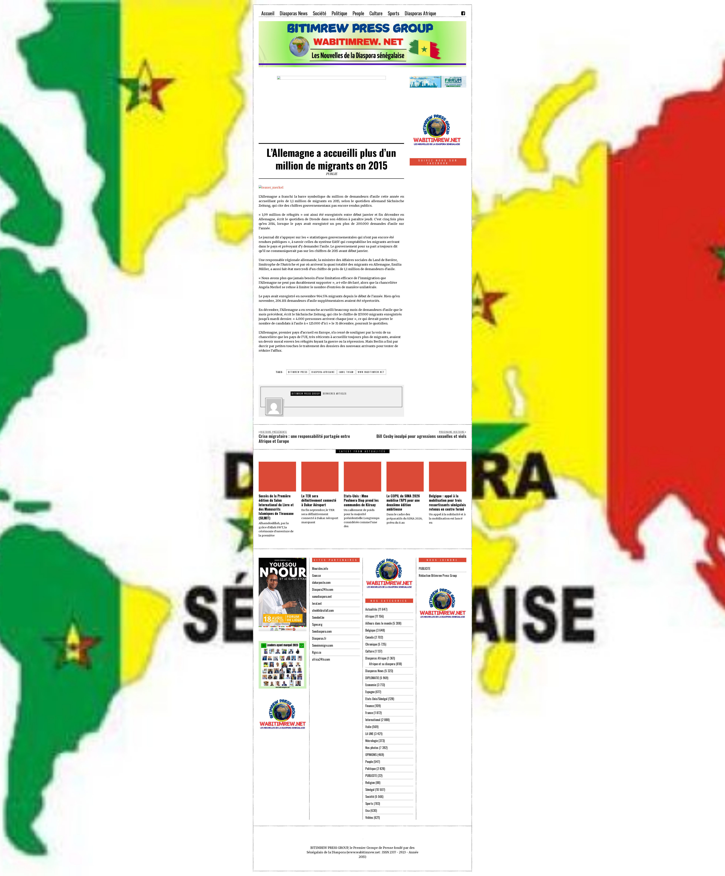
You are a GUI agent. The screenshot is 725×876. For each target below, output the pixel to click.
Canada (369, 637)
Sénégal (369, 789)
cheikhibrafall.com (323, 610)
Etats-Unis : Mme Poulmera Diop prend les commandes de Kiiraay (361, 500)
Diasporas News (374, 671)
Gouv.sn (316, 575)
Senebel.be (318, 617)
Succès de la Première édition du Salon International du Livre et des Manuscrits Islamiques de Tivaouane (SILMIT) (276, 506)
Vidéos (369, 817)
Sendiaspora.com (322, 631)
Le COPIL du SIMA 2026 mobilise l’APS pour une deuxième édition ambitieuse (403, 502)
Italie (368, 726)
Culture (369, 651)
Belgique (370, 630)
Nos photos (371, 747)
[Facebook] (463, 13)
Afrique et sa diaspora (382, 664)
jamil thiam (346, 372)
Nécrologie (371, 740)
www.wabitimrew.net (371, 372)
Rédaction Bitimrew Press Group (438, 575)
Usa (367, 810)
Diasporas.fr (319, 638)
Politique (370, 768)
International (372, 719)
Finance (369, 705)
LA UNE (369, 733)
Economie (370, 685)
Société (369, 796)
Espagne (370, 692)
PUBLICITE (371, 775)
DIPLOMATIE (372, 678)
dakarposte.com (321, 582)
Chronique (371, 644)
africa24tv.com (321, 659)
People (369, 761)
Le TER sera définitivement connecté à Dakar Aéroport (318, 500)
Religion (370, 782)
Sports (369, 803)
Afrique (369, 616)
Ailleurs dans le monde (378, 623)
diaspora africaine (323, 372)
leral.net (317, 603)
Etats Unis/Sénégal (376, 698)
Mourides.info (320, 568)
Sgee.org (317, 624)
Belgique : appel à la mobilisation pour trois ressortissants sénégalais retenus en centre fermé (447, 502)
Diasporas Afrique (375, 658)
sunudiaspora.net (322, 596)
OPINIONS (371, 754)
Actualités (371, 609)
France (369, 712)
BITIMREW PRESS (297, 372)
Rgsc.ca (316, 652)
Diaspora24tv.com (322, 589)
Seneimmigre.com (322, 645)
